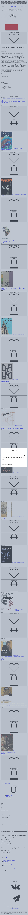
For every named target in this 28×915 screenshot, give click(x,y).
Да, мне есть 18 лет (7, 464)
